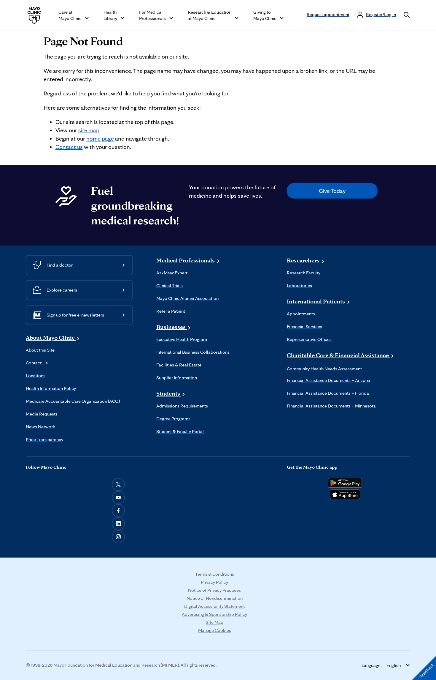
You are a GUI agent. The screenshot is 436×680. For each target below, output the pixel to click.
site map (88, 130)
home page (100, 138)
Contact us (69, 146)
